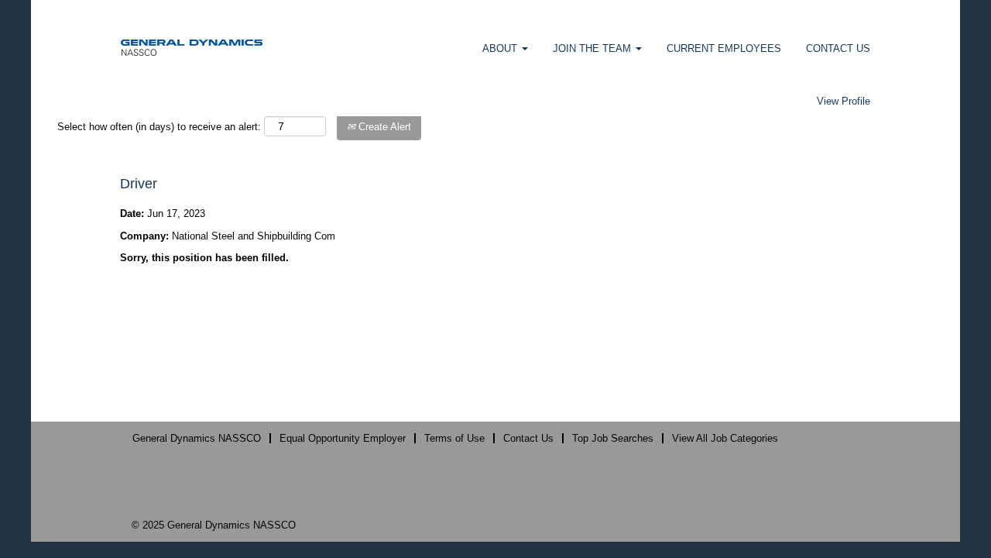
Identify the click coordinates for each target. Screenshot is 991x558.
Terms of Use (454, 438)
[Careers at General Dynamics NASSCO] (191, 47)
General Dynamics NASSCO (196, 438)
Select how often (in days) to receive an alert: (159, 127)
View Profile (843, 101)
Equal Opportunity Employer (342, 438)
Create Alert (383, 127)
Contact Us (528, 438)
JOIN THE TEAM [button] (593, 48)
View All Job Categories (725, 438)
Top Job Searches (612, 438)
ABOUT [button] (501, 48)
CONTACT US (838, 48)
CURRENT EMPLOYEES (724, 48)
